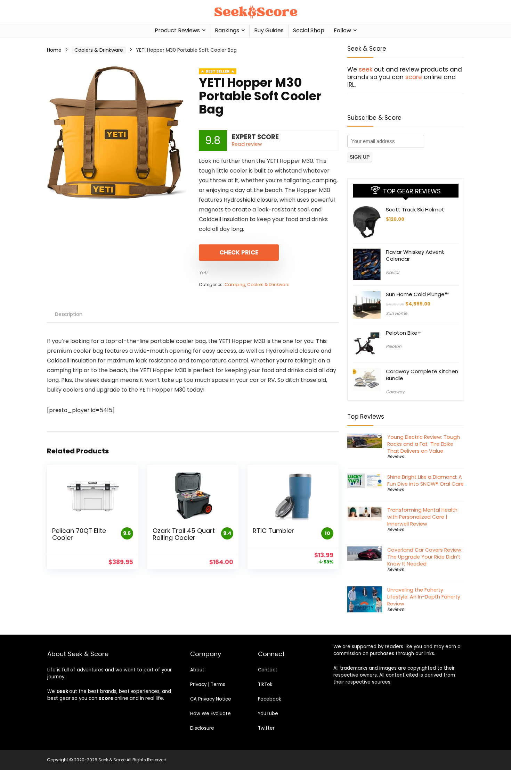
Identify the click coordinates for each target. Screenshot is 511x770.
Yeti (203, 272)
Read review (247, 144)
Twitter (266, 728)
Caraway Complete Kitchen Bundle (422, 375)
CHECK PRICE (238, 252)
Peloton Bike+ (403, 332)
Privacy (198, 684)
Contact (267, 670)
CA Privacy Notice (210, 699)
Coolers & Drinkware (98, 50)
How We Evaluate (210, 713)
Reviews (395, 456)
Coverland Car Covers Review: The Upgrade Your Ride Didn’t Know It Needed (424, 556)
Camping (235, 284)
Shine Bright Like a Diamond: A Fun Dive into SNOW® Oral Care (425, 480)
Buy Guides (269, 30)
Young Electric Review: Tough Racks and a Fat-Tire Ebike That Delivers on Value (423, 444)
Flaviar (392, 272)
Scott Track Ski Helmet (415, 209)
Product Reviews (177, 30)
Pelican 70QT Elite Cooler (79, 534)
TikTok (265, 684)
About (197, 670)
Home (54, 50)
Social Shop (308, 30)
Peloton (394, 346)
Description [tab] (68, 314)
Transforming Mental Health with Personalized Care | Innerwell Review (422, 517)
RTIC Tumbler (273, 530)
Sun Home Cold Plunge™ (417, 294)
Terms (218, 684)
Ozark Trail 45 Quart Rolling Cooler (184, 534)
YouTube (268, 713)
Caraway (395, 392)
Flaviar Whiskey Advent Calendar (415, 255)
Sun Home (396, 313)
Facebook (269, 699)
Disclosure (202, 728)
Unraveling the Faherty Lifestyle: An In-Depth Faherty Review (423, 596)
